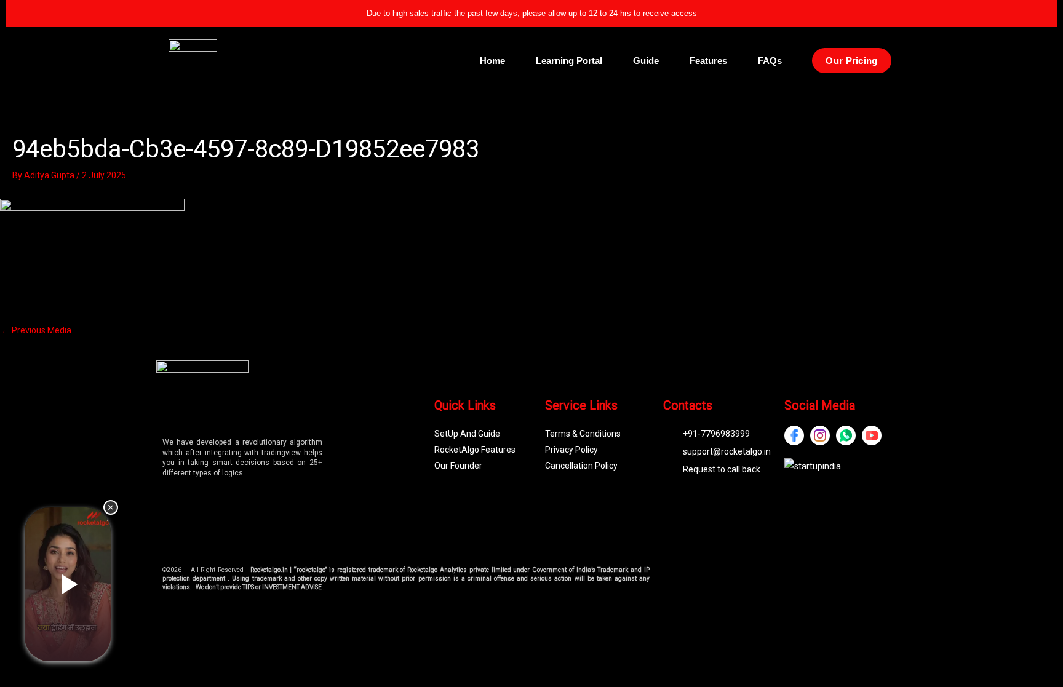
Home (492, 60)
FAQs (770, 60)
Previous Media (36, 330)
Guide (646, 60)
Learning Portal (569, 60)
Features (708, 60)
